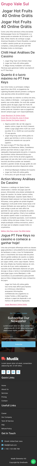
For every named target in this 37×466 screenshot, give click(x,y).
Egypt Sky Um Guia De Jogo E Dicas (15, 118)
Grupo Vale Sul (15, 3)
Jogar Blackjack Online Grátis (16, 304)
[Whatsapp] (33, 461)
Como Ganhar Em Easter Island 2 (13, 120)
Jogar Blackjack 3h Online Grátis (13, 115)
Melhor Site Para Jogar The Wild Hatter (15, 231)
